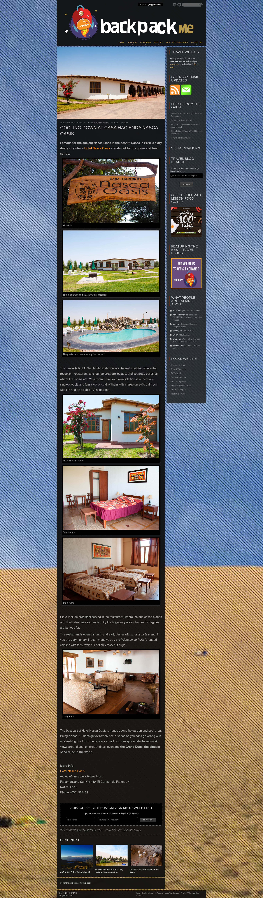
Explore (158, 42)
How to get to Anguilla (180, 137)
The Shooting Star (179, 389)
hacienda (91, 829)
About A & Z (187, 330)
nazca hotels (98, 831)
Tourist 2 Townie (178, 393)
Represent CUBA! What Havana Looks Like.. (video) (188, 317)
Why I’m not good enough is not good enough (185, 125)
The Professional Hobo (181, 385)
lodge (70, 831)
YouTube (175, 5)
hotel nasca (110, 829)
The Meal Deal (193, 893)
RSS (179, 5)
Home (121, 42)
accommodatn (72, 829)
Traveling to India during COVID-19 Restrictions (186, 115)
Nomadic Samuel (178, 377)
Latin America (91, 123)
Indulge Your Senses (177, 42)
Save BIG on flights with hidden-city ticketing (187, 132)
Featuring (145, 42)
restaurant (127, 831)
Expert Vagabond (178, 369)
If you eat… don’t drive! (190, 310)
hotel (100, 829)
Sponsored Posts (111, 123)
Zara (126, 123)
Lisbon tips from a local (181, 120)
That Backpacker (178, 381)
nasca (78, 831)
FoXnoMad (176, 373)
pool (117, 831)
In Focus (158, 893)
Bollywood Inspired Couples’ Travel (185, 325)
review (138, 831)
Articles (183, 893)
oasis (109, 831)
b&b (82, 829)
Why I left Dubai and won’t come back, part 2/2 (186, 340)
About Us (132, 42)
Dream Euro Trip (178, 364)
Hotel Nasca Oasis (97, 148)
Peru (100, 123)
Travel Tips (196, 42)
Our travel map (147, 893)
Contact (140, 895)
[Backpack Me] (131, 23)
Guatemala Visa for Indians (186, 347)
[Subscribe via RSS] (175, 94)
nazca (86, 831)
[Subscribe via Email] (186, 94)
